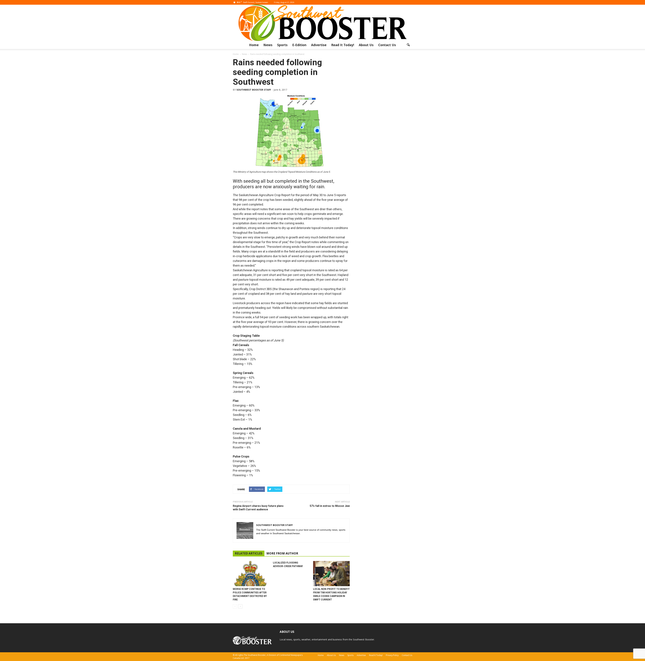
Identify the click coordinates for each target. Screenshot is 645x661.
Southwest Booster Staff (253, 89)
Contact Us (387, 45)
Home (254, 45)
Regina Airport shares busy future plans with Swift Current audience (258, 507)
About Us (366, 45)
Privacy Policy (392, 655)
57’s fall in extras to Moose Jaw (330, 505)
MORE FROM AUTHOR (282, 553)
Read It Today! (342, 45)
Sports (282, 45)
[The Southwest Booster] (322, 23)
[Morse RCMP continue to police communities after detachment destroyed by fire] (251, 573)
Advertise (319, 45)
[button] (408, 45)
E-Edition (299, 45)
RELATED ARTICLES (248, 553)
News (267, 45)
